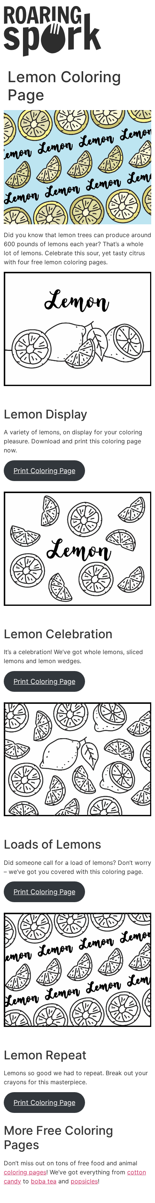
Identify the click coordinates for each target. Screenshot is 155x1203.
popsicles (84, 1181)
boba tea (43, 1181)
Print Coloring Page (44, 471)
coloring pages (25, 1172)
